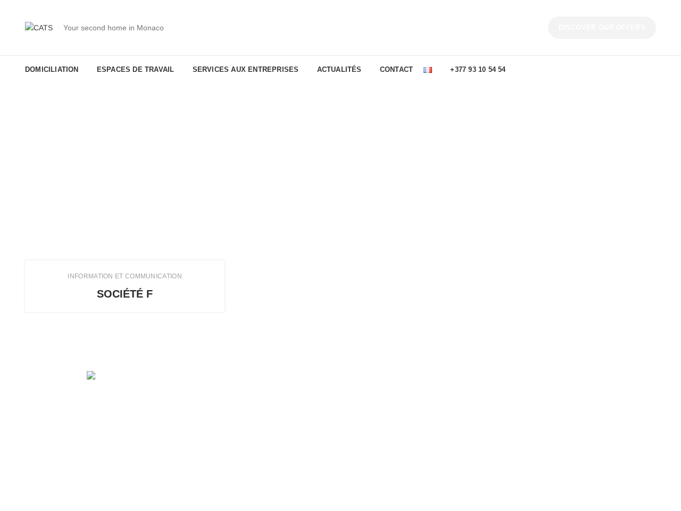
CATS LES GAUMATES (387, 435)
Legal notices (532, 398)
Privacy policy (533, 416)
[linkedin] (120, 422)
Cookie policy (532, 435)
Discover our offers (602, 27)
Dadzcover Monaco (195, 495)
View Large (217, 268)
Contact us (528, 453)
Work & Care (370, 453)
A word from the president (391, 398)
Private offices (210, 416)
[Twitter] (90, 422)
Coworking (204, 398)
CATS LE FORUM (378, 416)
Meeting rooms (212, 453)
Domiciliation (208, 435)
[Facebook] (75, 422)
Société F (125, 294)
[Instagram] (105, 422)
